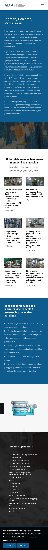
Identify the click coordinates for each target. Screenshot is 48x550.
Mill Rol (11, 511)
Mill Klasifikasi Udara (16, 457)
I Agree (22, 545)
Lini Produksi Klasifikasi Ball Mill (19, 467)
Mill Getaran (13, 489)
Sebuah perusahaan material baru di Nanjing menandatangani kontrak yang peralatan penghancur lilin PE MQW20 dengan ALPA (13, 199)
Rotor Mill (12, 480)
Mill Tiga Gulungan (15, 483)
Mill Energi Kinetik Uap (16, 477)
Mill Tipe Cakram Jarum (17, 470)
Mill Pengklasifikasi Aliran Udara (20, 460)
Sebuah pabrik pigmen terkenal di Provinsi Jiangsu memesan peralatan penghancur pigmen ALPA (13, 276)
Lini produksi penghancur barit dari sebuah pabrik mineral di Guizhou (34, 193)
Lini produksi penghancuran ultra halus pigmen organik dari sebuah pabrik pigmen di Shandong (34, 276)
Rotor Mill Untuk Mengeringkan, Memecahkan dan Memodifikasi (20, 473)
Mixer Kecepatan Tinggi (17, 508)
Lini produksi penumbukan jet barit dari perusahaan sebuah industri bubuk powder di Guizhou (13, 237)
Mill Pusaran (13, 486)
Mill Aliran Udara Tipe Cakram (19, 464)
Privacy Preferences (10, 540)
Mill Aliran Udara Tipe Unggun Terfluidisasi (23, 455)
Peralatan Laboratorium (17, 495)
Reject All (10, 545)
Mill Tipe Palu (13, 493)
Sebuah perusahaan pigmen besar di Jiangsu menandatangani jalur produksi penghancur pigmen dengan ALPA (35, 239)
